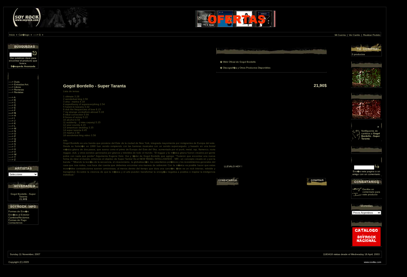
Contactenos (15, 222)
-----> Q (12, 139)
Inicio (12, 34)
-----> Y (12, 157)
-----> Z (12, 159)
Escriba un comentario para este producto (371, 192)
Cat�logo (24, 34)
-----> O (12, 133)
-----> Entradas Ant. (18, 84)
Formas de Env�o (18, 211)
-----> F (12, 110)
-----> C (12, 102)
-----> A (12, 97)
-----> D (12, 105)
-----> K (12, 123)
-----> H (12, 115)
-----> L (12, 126)
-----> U (12, 149)
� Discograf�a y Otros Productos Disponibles (245, 67)
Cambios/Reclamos (18, 217)
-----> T (12, 146)
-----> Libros (14, 87)
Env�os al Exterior (18, 214)
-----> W (12, 154)
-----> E (12, 107)
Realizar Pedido (371, 35)
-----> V (12, 152)
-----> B (12, 100)
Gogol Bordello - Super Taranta (23, 195)
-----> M (12, 128)
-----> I (11, 118)
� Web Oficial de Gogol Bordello (238, 62)
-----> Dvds (14, 82)
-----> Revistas (15, 92)
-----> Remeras (16, 89)
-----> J (11, 120)
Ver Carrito (354, 35)
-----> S (12, 144)
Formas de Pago (17, 220)
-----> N (12, 131)
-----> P (12, 136)
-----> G (37, 34)
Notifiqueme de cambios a (370, 135)
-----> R (12, 141)
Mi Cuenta (340, 35)
